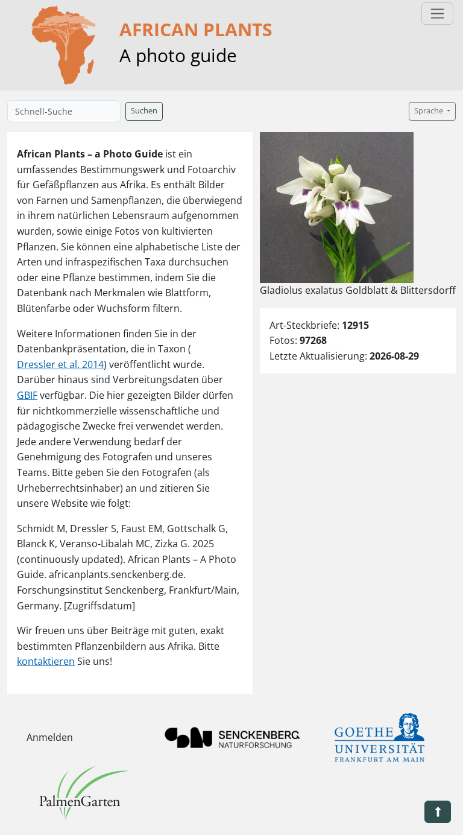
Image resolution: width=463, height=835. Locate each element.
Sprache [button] (429, 111)
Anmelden (50, 737)
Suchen (144, 111)
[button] (437, 812)
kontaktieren (46, 661)
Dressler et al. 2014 (60, 364)
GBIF (27, 395)
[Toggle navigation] (437, 13)
